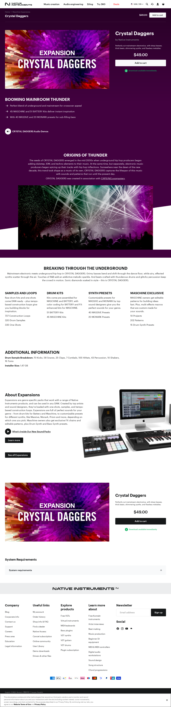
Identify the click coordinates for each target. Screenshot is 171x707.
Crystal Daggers (16, 15)
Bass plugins (67, 630)
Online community (41, 641)
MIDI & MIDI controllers (99, 647)
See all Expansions (18, 455)
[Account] (157, 4)
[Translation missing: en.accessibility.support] (152, 4)
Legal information (13, 646)
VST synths (66, 635)
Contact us (10, 622)
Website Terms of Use (22, 704)
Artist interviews (96, 624)
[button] (26, 131)
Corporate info (12, 617)
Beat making (94, 629)
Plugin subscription (70, 650)
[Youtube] (126, 628)
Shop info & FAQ (40, 622)
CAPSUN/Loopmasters (113, 178)
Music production (97, 634)
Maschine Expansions (21, 12)
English (7, 692)
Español (40, 692)
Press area (10, 636)
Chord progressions (98, 670)
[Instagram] (122, 628)
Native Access (39, 631)
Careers (8, 631)
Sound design (95, 660)
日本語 (13, 692)
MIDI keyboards (68, 626)
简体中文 (26, 692)
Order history (39, 617)
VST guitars (66, 640)
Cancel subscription (42, 636)
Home (7, 12)
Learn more (14, 440)
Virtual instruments (70, 621)
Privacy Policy (40, 704)
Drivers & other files (42, 656)
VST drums (66, 645)
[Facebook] (117, 628)
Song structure (96, 665)
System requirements (20, 570)
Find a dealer (39, 627)
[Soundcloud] (131, 628)
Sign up (158, 612)
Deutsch (19, 692)
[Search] (147, 4)
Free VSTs (65, 616)
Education (10, 641)
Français (33, 692)
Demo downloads (41, 651)
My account (38, 612)
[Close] (167, 700)
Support (9, 627)
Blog (7, 612)
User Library (38, 646)
